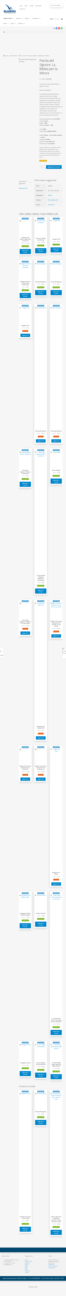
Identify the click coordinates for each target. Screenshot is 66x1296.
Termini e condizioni (53, 1266)
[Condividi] (10, 1293)
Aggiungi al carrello (54, 167)
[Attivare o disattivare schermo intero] (6, 1293)
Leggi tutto (25, 335)
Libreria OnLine (28, 1261)
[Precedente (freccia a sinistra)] (2, 1295)
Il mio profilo (38, 5)
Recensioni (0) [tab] (23, 188)
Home (21, 5)
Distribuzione (51, 1264)
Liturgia (26, 18)
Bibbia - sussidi (22, 55)
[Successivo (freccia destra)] (6, 1295)
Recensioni (22, 9)
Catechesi (18, 18)
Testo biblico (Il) (53, 200)
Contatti (31, 5)
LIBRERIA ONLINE (7, 18)
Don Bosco (20, 23)
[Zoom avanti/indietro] (2, 1293)
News (26, 5)
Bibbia (50, 195)
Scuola (12, 23)
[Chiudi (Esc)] (14, 1293)
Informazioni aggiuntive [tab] (23, 182)
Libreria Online (13, 55)
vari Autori (51, 205)
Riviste (5, 23)
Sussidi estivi (35, 18)
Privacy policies (51, 1267)
